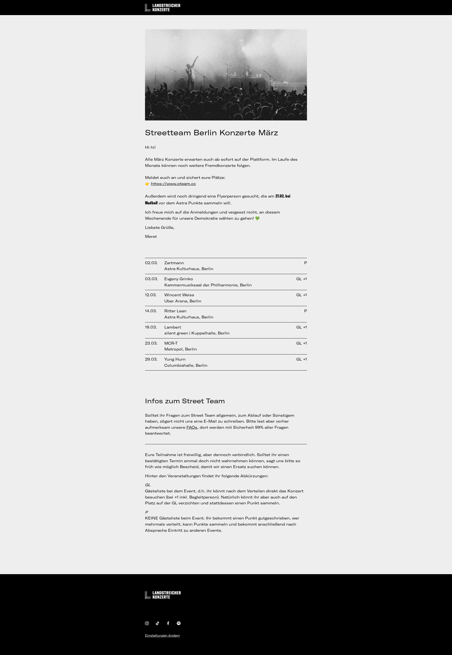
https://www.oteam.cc (173, 183)
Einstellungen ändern (162, 635)
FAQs (191, 427)
